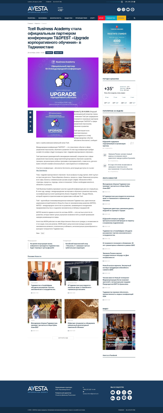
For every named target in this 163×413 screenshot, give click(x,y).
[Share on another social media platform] (30, 130)
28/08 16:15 (35, 330)
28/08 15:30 (107, 214)
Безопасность (55, 18)
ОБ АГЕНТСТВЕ (57, 1)
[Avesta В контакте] (130, 392)
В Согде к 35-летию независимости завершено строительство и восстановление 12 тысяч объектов (120, 167)
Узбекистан (110, 18)
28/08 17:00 (35, 293)
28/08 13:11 (107, 261)
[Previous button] (104, 332)
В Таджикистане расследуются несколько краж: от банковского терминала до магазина (79, 287)
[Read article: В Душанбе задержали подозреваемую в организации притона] (119, 127)
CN (126, 2)
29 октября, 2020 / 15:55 (36, 52)
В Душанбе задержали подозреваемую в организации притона (114, 143)
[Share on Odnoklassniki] (30, 126)
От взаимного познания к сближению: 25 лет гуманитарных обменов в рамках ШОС (119, 244)
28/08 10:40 (107, 300)
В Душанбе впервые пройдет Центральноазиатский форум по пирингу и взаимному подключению (118, 221)
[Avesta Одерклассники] (130, 398)
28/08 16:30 (72, 293)
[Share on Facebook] (30, 112)
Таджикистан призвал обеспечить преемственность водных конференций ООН (118, 294)
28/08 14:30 (107, 226)
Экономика (42, 18)
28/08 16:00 (72, 330)
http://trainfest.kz (41, 170)
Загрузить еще (63, 338)
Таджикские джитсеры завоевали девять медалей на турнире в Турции (118, 209)
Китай (101, 18)
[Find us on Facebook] (119, 9)
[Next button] (134, 332)
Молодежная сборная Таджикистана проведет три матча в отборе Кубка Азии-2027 (44, 325)
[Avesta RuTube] (113, 398)
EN (132, 2)
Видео (110, 336)
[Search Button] (134, 18)
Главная (30, 23)
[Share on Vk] (30, 121)
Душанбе (60, 7)
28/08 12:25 (107, 287)
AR (129, 2)
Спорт (92, 18)
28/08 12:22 (107, 273)
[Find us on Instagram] (123, 9)
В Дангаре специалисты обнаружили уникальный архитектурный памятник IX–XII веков (81, 325)
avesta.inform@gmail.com (90, 394)
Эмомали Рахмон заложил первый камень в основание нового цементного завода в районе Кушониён (121, 156)
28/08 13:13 (107, 248)
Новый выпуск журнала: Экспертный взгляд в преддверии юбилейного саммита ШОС (117, 267)
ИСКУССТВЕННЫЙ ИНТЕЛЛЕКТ (113, 1)
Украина (121, 18)
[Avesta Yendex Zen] (118, 398)
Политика (31, 18)
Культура (70, 320)
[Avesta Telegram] (124, 398)
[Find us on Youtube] (128, 9)
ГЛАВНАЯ (48, 1)
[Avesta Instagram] (124, 392)
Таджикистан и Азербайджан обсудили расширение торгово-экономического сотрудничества (43, 287)
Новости (37, 23)
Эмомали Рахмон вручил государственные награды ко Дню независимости (116, 255)
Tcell (42, 233)
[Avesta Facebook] (118, 392)
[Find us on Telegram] (132, 9)
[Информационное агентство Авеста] (38, 9)
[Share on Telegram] (30, 117)
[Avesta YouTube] (113, 392)
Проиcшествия (81, 18)
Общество (68, 18)
